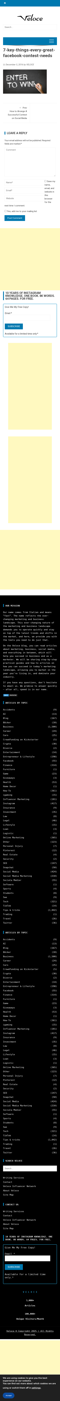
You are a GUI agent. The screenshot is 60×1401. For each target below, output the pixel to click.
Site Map (8, 1194)
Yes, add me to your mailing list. (21, 211)
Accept (9, 1395)
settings (36, 1387)
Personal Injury (13, 846)
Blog (5, 718)
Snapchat (8, 867)
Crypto (7, 743)
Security (8, 859)
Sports (7, 888)
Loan (5, 829)
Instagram (9, 803)
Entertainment (11, 752)
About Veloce (11, 1190)
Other (6, 842)
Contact (7, 1182)
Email (8, 313)
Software (8, 884)
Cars (5, 735)
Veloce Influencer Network (19, 1186)
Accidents (9, 709)
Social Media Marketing (17, 876)
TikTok (7, 905)
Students (8, 893)
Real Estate (10, 854)
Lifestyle (9, 825)
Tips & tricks (11, 910)
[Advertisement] (30, 259)
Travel (7, 918)
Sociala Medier (12, 880)
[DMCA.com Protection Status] (10, 695)
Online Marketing (13, 837)
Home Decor (9, 786)
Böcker (7, 722)
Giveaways (9, 778)
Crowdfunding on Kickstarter (20, 739)
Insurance (9, 807)
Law (5, 816)
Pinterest (9, 850)
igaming (7, 795)
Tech (5, 901)
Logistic (8, 833)
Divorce (7, 748)
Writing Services (13, 1177)
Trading (7, 914)
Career (7, 731)
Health (7, 782)
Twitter (7, 923)
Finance (7, 765)
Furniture (9, 769)
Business (8, 726)
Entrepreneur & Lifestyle (19, 756)
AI (4, 714)
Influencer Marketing (16, 799)
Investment (9, 812)
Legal (6, 820)
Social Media (11, 871)
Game (5, 773)
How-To (7, 790)
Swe (5, 897)
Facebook (8, 761)
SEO (5, 863)
